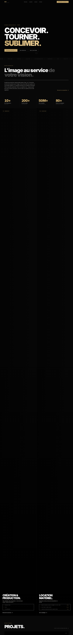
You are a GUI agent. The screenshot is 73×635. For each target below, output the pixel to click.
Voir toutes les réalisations (60, 628)
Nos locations (33, 50)
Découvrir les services (7, 612)
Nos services (23, 50)
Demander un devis (10, 50)
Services (25, 1)
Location (30, 1)
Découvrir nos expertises (62, 90)
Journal (35, 1)
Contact (40, 1)
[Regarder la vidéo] (36, 31)
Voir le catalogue (42, 612)
